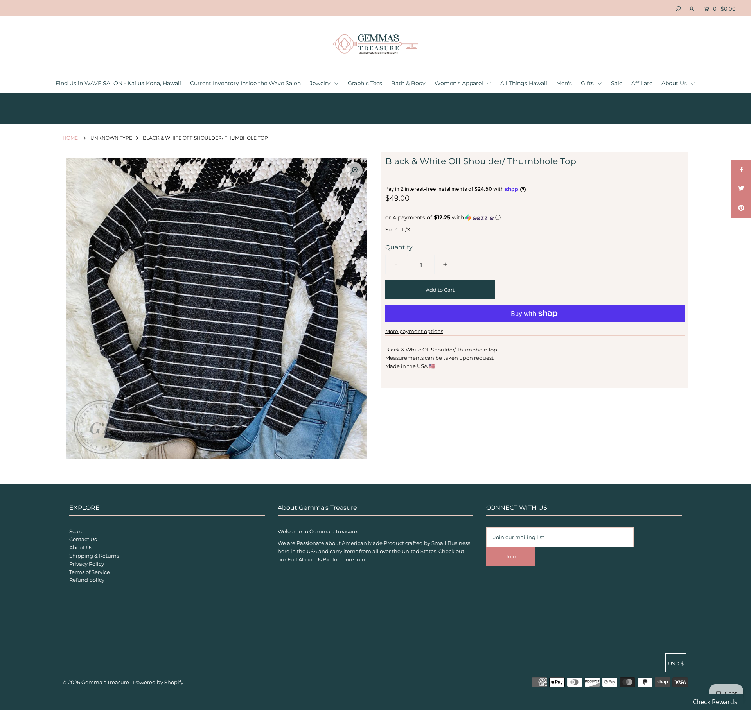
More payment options (414, 331)
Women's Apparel (460, 83)
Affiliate (641, 83)
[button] (535, 217)
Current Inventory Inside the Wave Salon (245, 83)
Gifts (588, 83)
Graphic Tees (365, 83)
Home (70, 138)
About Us (674, 83)
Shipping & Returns (94, 555)
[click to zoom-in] (354, 170)
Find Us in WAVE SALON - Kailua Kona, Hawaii (118, 83)
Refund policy (86, 580)
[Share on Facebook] (741, 169)
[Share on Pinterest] (741, 208)
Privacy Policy (86, 564)
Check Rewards (715, 701)
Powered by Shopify (158, 682)
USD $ (676, 663)
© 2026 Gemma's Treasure (96, 682)
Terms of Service (89, 572)
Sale (616, 83)
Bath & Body (408, 83)
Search (78, 531)
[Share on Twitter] (741, 189)
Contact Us (83, 539)
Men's (564, 83)
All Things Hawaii (523, 83)
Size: (391, 229)
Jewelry (321, 83)
